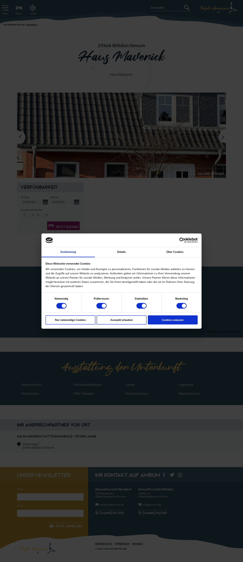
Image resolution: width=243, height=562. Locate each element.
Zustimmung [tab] (68, 251)
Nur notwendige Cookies (70, 319)
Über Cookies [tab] (174, 251)
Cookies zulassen (173, 319)
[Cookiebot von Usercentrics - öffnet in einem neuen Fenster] (182, 240)
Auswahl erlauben (121, 319)
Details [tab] (121, 251)
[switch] (101, 306)
